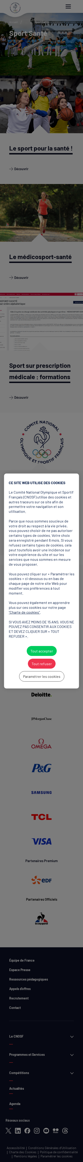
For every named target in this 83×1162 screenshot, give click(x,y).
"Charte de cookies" (24, 612)
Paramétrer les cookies (41, 676)
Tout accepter (41, 651)
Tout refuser (41, 663)
